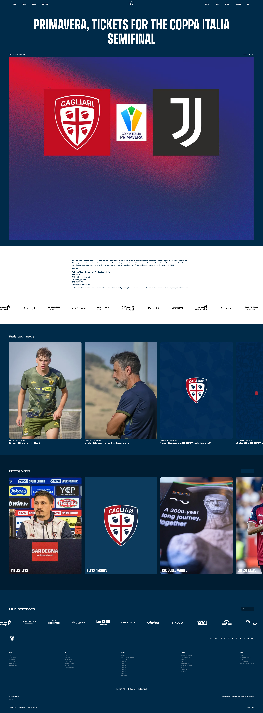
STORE (217, 4)
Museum (238, 4)
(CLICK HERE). (170, 265)
